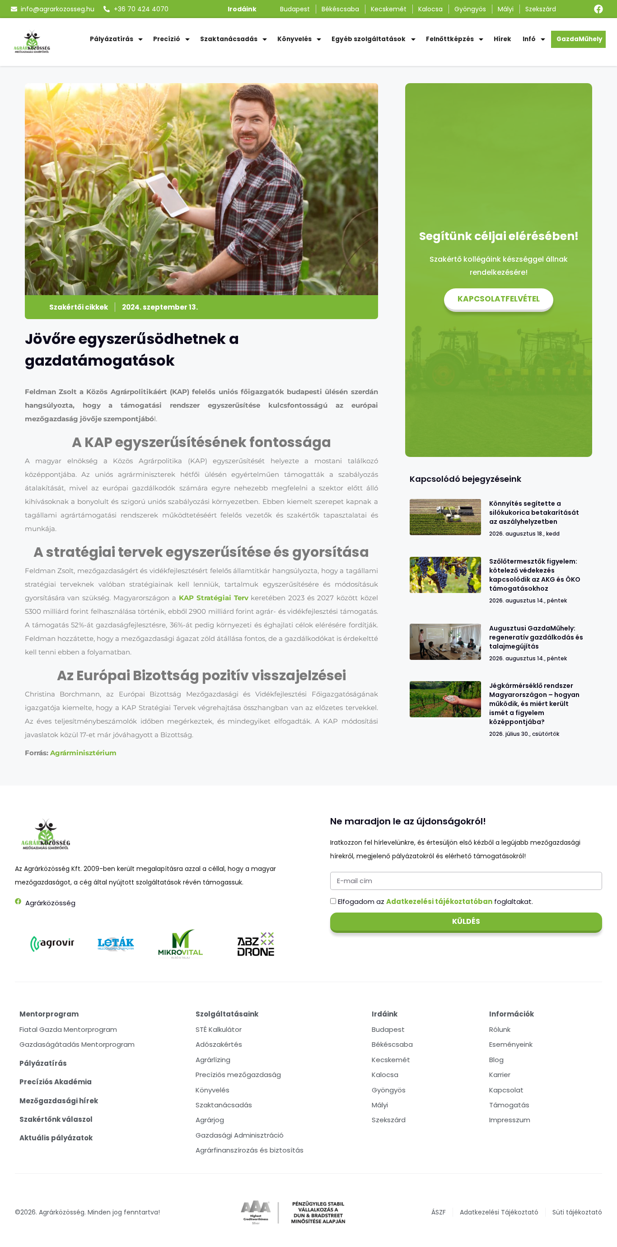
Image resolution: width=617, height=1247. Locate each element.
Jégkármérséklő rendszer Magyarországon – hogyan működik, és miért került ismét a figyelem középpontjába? (534, 703)
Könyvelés (294, 39)
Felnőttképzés (450, 39)
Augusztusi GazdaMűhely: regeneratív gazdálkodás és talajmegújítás (536, 637)
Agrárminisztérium (83, 752)
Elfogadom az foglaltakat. (435, 901)
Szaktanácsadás (228, 39)
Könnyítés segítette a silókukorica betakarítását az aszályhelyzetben (534, 512)
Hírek (502, 39)
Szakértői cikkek (78, 307)
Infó (529, 39)
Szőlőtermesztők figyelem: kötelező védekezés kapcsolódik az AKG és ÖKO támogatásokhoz (534, 575)
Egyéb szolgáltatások (369, 39)
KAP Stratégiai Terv (213, 597)
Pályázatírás (111, 39)
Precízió (166, 39)
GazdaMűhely (579, 39)
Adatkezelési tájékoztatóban (439, 901)
